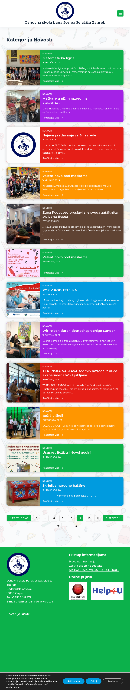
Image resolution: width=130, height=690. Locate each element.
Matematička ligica (58, 58)
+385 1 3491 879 (21, 597)
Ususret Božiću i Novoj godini (66, 452)
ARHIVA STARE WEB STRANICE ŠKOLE (94, 570)
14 (76, 526)
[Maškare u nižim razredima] (23, 106)
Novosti (47, 53)
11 (98, 518)
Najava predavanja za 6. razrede (69, 135)
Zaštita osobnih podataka (85, 565)
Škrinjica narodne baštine (63, 485)
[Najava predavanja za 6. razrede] (23, 145)
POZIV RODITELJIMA (59, 290)
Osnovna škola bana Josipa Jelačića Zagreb (65, 22)
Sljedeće (112, 518)
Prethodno (20, 518)
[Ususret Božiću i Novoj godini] (23, 458)
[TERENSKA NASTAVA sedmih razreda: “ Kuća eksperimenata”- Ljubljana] (23, 383)
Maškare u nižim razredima (65, 98)
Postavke (112, 681)
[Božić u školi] (23, 423)
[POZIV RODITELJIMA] (23, 300)
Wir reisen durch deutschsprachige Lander (78, 331)
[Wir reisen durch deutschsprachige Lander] (23, 340)
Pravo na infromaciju (82, 561)
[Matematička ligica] (23, 67)
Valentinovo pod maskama (65, 176)
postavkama (13, 687)
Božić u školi (52, 416)
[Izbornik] (120, 13)
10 (89, 518)
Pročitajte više (50, 80)
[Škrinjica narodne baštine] (23, 491)
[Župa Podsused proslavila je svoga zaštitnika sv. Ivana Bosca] (23, 224)
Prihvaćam (74, 681)
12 (58, 526)
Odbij (94, 681)
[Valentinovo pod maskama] (23, 183)
